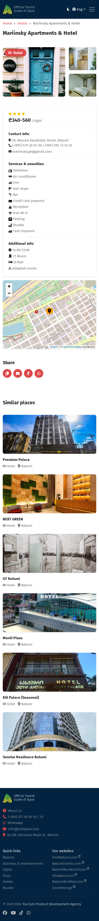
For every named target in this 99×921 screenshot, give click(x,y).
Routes (8, 888)
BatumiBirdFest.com (68, 882)
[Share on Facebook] (28, 373)
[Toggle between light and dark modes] (68, 9)
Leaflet (54, 346)
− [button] (9, 293)
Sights (7, 869)
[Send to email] (17, 373)
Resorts (9, 857)
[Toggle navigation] (91, 9)
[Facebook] (5, 913)
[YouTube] (13, 913)
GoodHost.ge (62, 888)
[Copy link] (7, 373)
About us (14, 811)
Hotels (22, 23)
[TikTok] (21, 913)
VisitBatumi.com (65, 857)
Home (7, 23)
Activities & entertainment (23, 863)
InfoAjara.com (63, 876)
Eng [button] (79, 9)
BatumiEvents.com (67, 863)
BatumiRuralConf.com (69, 869)
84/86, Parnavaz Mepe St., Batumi (32, 835)
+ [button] (9, 286)
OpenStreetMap (72, 346)
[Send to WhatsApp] (39, 373)
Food (6, 876)
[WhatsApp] (28, 913)
